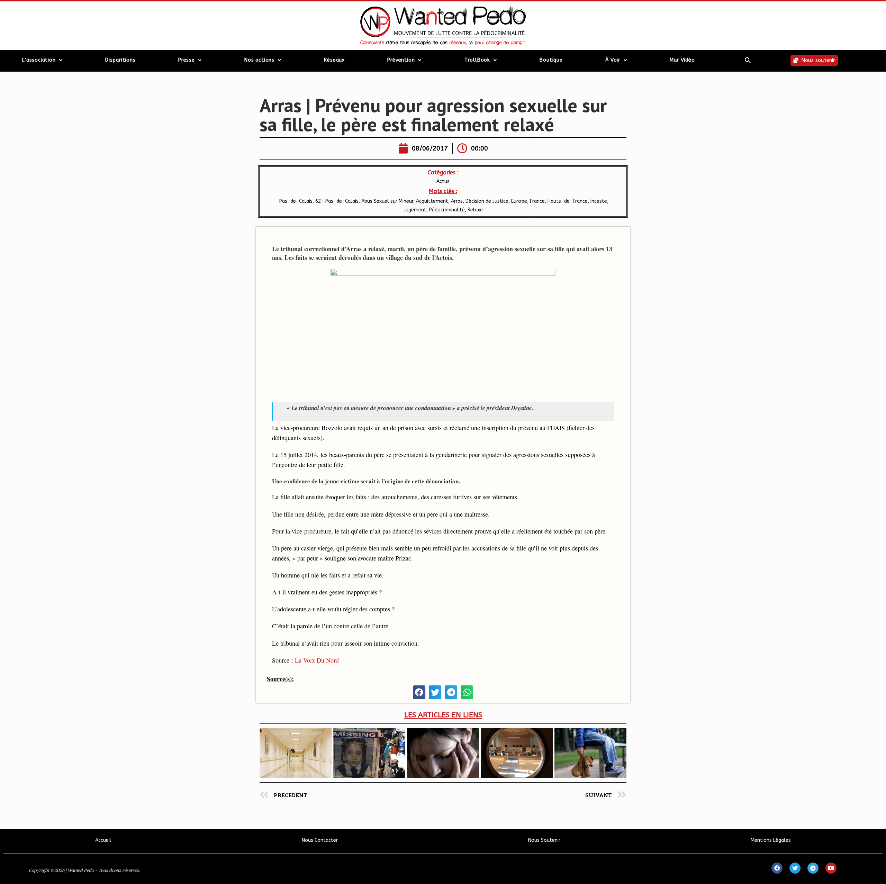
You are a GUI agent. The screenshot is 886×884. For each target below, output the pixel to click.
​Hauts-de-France (568, 201)
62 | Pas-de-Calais (337, 201)
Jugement (415, 210)
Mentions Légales (771, 840)
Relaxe (475, 210)
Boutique (551, 60)
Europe (519, 201)
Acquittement (432, 201)
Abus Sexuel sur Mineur (387, 201)
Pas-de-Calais (295, 201)
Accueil (103, 840)
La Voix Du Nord (317, 660)
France (537, 201)
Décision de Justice (486, 201)
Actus (443, 181)
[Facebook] (777, 868)
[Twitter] (795, 868)
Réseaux (334, 60)
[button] (748, 60)
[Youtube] (831, 868)
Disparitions (120, 60)
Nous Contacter (320, 840)
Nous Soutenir (544, 840)
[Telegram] (813, 868)
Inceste (598, 201)
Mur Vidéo (682, 60)
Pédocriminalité (447, 210)
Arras (457, 201)
